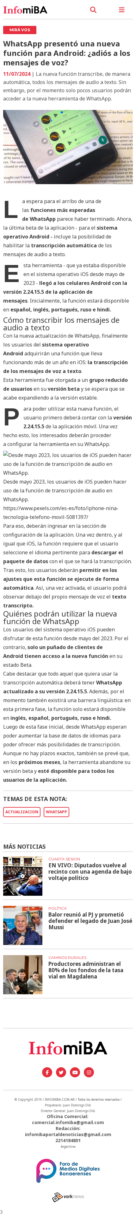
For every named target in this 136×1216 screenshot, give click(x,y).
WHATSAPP (56, 812)
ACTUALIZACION (21, 812)
